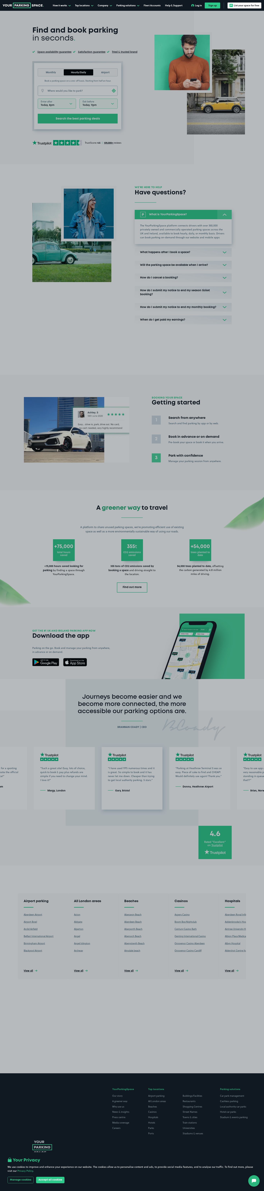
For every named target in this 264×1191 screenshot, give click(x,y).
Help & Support (173, 5)
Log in (198, 5)
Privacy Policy (25, 1171)
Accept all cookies (50, 1180)
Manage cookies (20, 1180)
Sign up (212, 5)
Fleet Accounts (152, 5)
